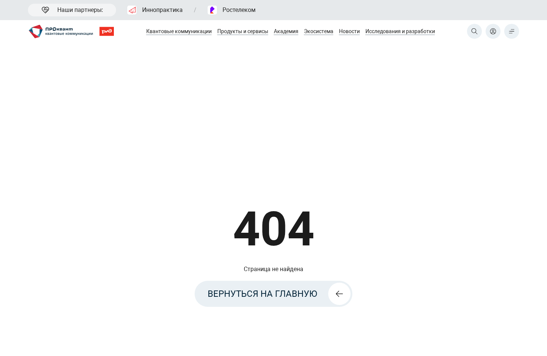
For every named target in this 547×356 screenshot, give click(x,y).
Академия (286, 31)
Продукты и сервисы (242, 31)
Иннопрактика (162, 9)
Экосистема (318, 31)
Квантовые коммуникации (179, 31)
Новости (349, 31)
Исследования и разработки (400, 31)
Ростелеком (239, 9)
